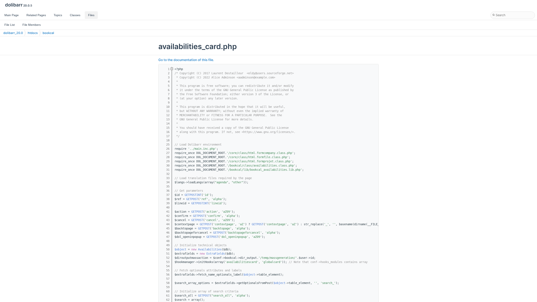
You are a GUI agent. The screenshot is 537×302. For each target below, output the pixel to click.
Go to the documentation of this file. (186, 60)
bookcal (48, 33)
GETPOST (192, 199)
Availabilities (210, 249)
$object (180, 249)
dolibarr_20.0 (13, 33)
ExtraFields (215, 253)
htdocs (33, 33)
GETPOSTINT (193, 195)
